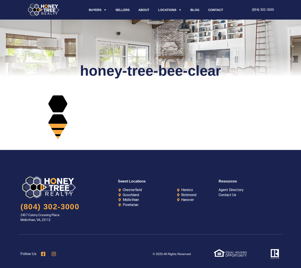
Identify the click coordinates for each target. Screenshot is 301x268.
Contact (215, 10)
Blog (194, 10)
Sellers (122, 10)
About (143, 10)
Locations (167, 10)
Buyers (95, 10)
